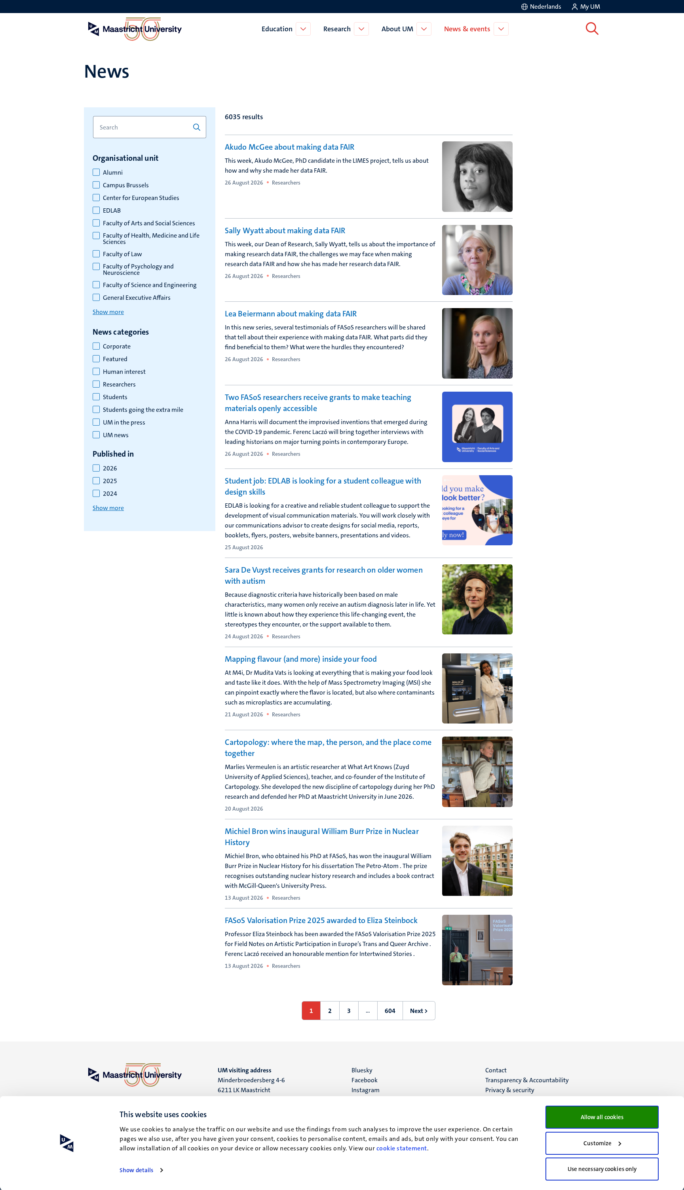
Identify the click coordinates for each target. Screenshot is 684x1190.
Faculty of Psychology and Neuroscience (138, 269)
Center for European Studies (141, 198)
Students (115, 397)
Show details (136, 1170)
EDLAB (112, 211)
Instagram (366, 1090)
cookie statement (401, 1148)
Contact (496, 1070)
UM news (116, 435)
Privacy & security (509, 1090)
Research (337, 29)
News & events (467, 29)
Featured (115, 359)
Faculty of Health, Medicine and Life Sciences (151, 238)
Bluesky (362, 1070)
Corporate (117, 346)
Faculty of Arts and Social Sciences (149, 223)
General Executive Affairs (137, 298)
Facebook (365, 1080)
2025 (110, 481)
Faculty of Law (122, 254)
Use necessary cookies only (602, 1169)
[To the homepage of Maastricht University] (135, 28)
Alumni (113, 172)
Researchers (119, 384)
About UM (397, 29)
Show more (108, 312)
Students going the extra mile (143, 410)
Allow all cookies (602, 1117)
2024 (110, 494)
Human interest (124, 372)
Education (277, 29)
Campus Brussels (126, 185)
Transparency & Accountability (527, 1080)
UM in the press (124, 422)
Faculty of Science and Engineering (150, 285)
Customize (597, 1143)
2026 (110, 468)
